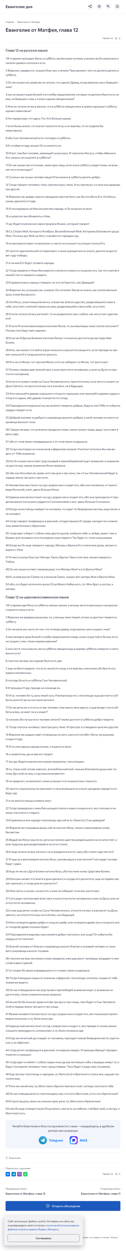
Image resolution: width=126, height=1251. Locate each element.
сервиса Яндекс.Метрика (43, 1229)
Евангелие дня (19, 6)
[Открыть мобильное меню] (117, 6)
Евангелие (15, 1157)
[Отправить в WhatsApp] (25, 1174)
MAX (83, 1140)
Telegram (56, 1140)
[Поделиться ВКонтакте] (8, 1174)
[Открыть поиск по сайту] (108, 6)
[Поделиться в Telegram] (13, 1174)
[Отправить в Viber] (19, 1174)
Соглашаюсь (43, 1238)
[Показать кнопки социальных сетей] (90, 6)
